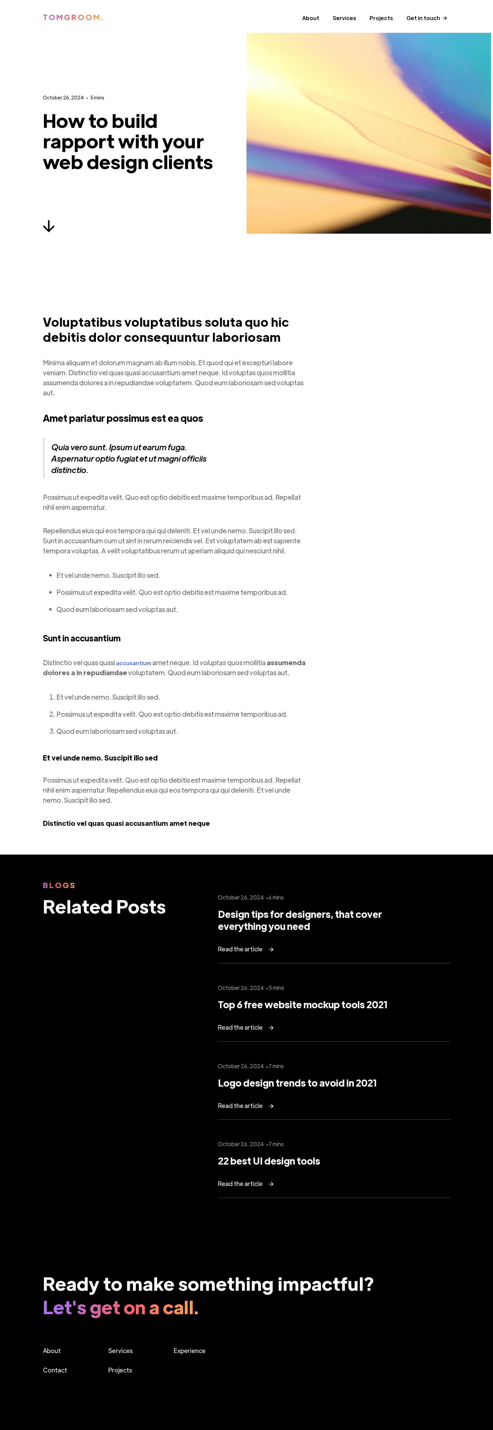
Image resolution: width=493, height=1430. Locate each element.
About (310, 17)
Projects (381, 17)
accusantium (133, 662)
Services (344, 17)
